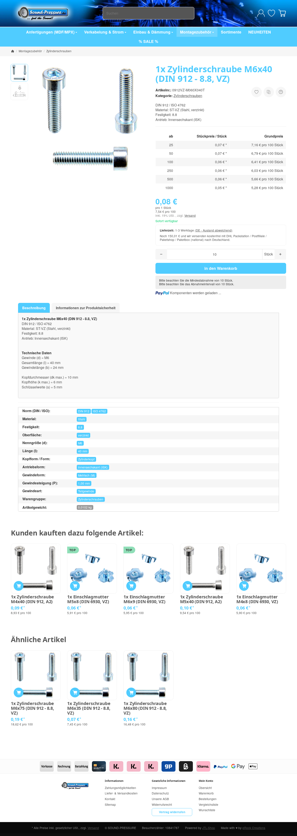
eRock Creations (253, 828)
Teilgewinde (86, 491)
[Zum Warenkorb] (282, 13)
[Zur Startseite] (57, 13)
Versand (190, 215)
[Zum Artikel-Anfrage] (271, 13)
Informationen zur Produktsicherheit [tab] (85, 307)
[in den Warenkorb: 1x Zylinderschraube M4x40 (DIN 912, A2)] (18, 586)
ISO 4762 (99, 411)
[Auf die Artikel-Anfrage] (256, 92)
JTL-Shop (208, 828)
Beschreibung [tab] (34, 307)
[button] (19, 72)
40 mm (82, 451)
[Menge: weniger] (161, 254)
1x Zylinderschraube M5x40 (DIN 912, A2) (201, 599)
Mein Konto (206, 780)
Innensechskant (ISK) (93, 467)
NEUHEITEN (259, 32)
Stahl (81, 419)
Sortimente (231, 32)
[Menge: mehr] (280, 254)
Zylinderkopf (86, 459)
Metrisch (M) (86, 475)
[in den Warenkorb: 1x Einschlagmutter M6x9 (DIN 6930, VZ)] (131, 586)
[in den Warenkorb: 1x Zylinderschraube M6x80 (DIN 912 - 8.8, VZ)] (131, 692)
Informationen (114, 780)
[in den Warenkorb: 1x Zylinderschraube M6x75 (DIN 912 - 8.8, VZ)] (18, 692)
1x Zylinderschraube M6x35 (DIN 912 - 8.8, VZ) (88, 708)
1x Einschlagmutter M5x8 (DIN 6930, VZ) (88, 599)
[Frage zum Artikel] (281, 92)
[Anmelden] (261, 13)
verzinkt (83, 435)
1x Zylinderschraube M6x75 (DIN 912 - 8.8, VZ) (32, 708)
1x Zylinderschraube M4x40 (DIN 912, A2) (32, 599)
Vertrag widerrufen (172, 812)
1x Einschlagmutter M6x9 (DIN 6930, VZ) (144, 599)
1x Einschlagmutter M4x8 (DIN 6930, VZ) (257, 599)
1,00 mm (84, 483)
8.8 (80, 427)
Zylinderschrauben (188, 95)
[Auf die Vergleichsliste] (269, 92)
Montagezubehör (195, 32)
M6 (80, 443)
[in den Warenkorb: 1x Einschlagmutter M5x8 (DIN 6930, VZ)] (75, 586)
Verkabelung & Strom (104, 32)
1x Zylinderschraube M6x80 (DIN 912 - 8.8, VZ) (145, 708)
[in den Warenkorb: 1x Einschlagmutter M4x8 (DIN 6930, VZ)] (244, 586)
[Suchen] (188, 13)
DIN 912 (83, 411)
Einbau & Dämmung (151, 32)
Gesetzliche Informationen (168, 780)
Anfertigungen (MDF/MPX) (50, 32)
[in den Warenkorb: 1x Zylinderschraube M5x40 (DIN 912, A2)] (187, 586)
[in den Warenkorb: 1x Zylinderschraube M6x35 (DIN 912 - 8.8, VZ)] (75, 692)
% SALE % (148, 41)
